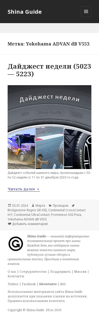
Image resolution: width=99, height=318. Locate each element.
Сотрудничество (33, 271)
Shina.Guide (35, 310)
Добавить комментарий (30, 224)
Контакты (16, 276)
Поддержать (60, 271)
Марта (40, 205)
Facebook (29, 284)
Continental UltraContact (32, 215)
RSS (63, 284)
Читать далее (24, 188)
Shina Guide (25, 11)
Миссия (80, 271)
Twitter (13, 284)
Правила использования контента (36, 301)
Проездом (60, 205)
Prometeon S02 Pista (66, 215)
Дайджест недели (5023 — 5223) (49, 70)
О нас (12, 271)
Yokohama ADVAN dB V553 (27, 219)
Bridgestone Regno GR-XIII (27, 210)
